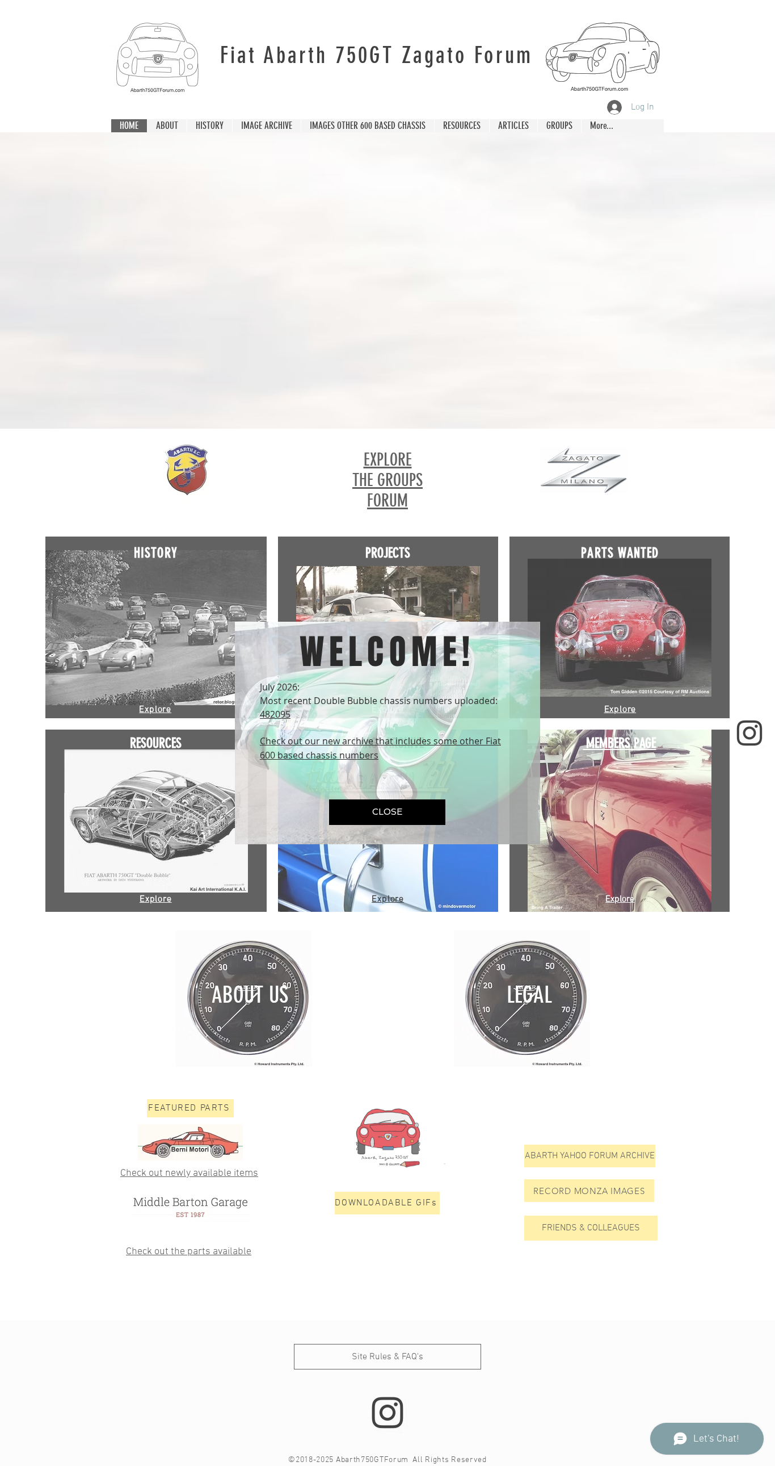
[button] (387, 812)
